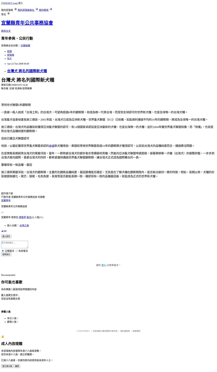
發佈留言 (6, 254)
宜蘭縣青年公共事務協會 (27, 22)
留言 (29, 217)
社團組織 (25, 45)
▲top (3, 230)
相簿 (9, 51)
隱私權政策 (125, 331)
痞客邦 (22, 217)
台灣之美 (24, 225)
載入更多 (6, 236)
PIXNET (86, 331)
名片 (9, 58)
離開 (17, 366)
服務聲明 (136, 331)
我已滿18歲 (7, 366)
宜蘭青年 (6, 200)
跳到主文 (6, 31)
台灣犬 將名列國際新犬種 (27, 71)
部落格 (10, 55)
